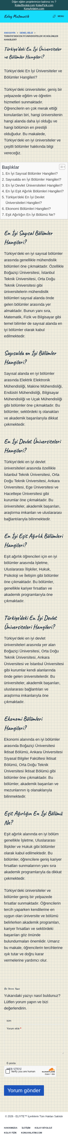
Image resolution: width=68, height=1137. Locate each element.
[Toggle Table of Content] (60, 167)
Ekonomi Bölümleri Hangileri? (28, 209)
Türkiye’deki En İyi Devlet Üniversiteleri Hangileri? (25, 200)
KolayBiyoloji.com (25, 5)
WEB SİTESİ (14, 1068)
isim (9, 1020)
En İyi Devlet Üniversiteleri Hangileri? (34, 185)
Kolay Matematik (16, 16)
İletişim (26, 1128)
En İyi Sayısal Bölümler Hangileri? (32, 173)
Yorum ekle (14, 1028)
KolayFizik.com (44, 5)
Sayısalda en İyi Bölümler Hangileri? (33, 179)
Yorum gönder (23, 1090)
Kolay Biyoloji (43, 1128)
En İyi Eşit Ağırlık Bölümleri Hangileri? (35, 191)
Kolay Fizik (10, 1133)
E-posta (11, 1063)
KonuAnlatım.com (34, 8)
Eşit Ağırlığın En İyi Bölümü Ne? (30, 215)
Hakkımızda (10, 1128)
